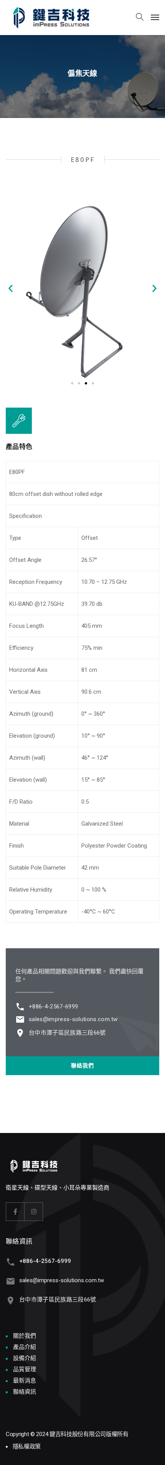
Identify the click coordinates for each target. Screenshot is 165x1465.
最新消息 (24, 1380)
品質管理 (24, 1369)
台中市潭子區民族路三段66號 (67, 1032)
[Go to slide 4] (93, 383)
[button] (10, 288)
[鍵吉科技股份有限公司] (57, 17)
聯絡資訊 (24, 1391)
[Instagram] (34, 1211)
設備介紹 (24, 1358)
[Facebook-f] (15, 1211)
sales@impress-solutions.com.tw (73, 1019)
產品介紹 (24, 1347)
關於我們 (24, 1335)
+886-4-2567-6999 (53, 1006)
